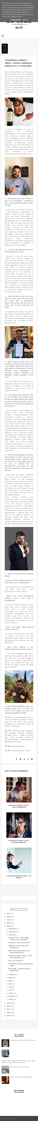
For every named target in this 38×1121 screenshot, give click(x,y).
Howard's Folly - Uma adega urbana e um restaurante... (18, 938)
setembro (12, 974)
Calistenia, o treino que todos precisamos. (18, 946)
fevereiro (12, 996)
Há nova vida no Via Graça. (19, 1067)
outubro (11, 935)
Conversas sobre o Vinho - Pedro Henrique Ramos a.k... (20, 956)
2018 (9, 1006)
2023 (9, 917)
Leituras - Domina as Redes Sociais (22, 1040)
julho (10, 981)
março (11, 993)
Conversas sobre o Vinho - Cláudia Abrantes (19, 841)
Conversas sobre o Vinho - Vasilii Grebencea (19, 806)
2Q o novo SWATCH (15, 961)
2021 (9, 923)
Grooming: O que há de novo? (19, 942)
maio (11, 987)
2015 (9, 1015)
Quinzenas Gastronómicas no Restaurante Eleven (19, 951)
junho (11, 984)
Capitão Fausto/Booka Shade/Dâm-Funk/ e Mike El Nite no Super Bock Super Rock (18, 1061)
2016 (9, 1012)
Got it (25, 20)
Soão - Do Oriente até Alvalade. (21, 1077)
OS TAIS (19, 1118)
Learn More (15, 20)
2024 (9, 913)
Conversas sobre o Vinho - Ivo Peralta (19, 877)
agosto (11, 977)
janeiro (11, 999)
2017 (9, 1009)
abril (10, 990)
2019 (9, 1003)
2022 (9, 920)
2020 (9, 926)
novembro (12, 932)
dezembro (12, 929)
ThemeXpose (31, 1118)
